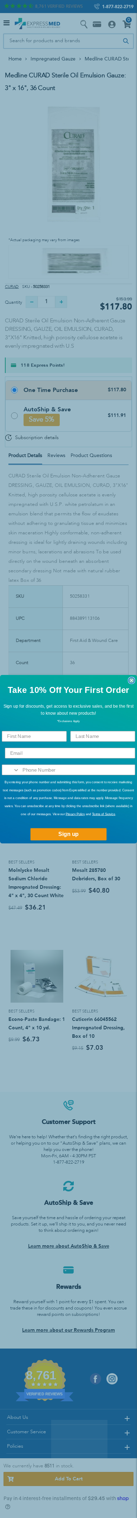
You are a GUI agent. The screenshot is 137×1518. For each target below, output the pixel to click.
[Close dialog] (132, 680)
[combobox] (10, 770)
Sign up (68, 834)
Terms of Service (103, 814)
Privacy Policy (75, 814)
